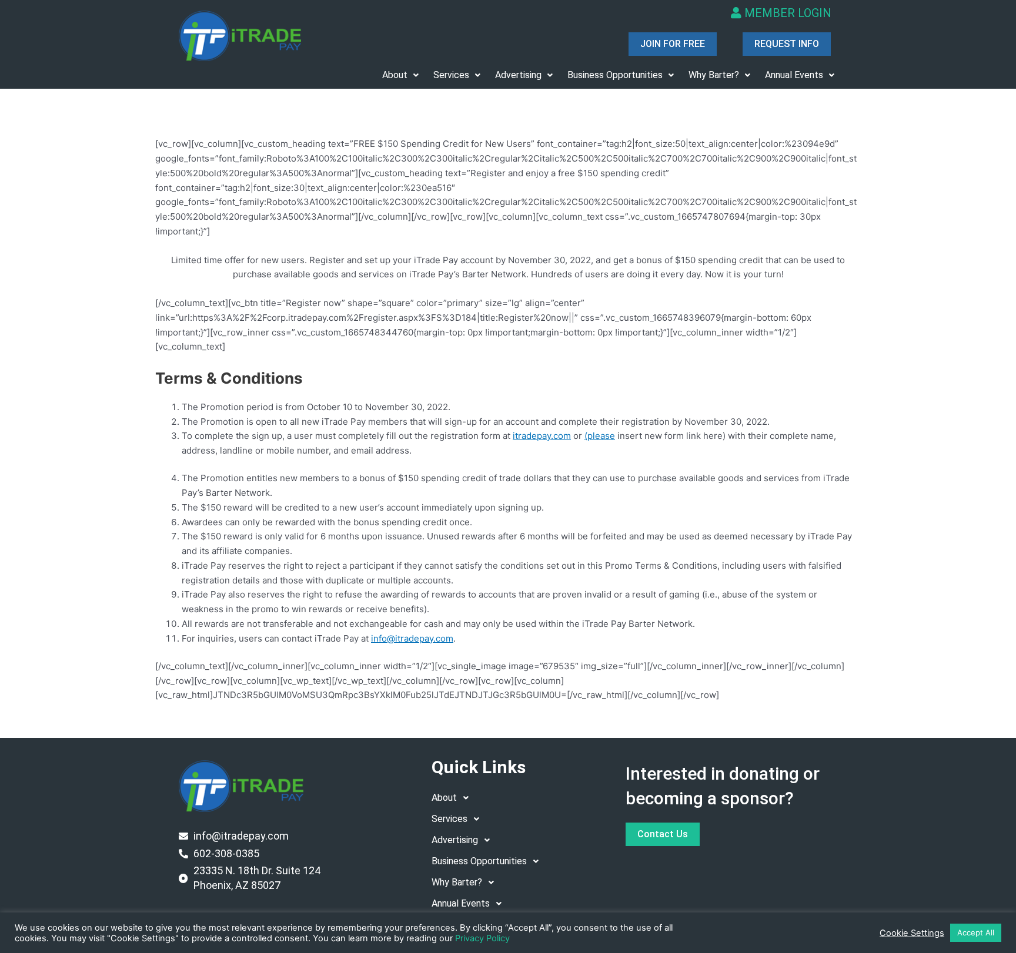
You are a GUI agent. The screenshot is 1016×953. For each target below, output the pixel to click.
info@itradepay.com (412, 638)
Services (451, 74)
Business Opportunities (615, 74)
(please (599, 435)
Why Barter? (714, 74)
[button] (400, 75)
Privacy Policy (482, 938)
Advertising (518, 74)
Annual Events (794, 74)
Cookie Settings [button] (912, 933)
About (394, 74)
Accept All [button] (975, 932)
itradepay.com (542, 435)
